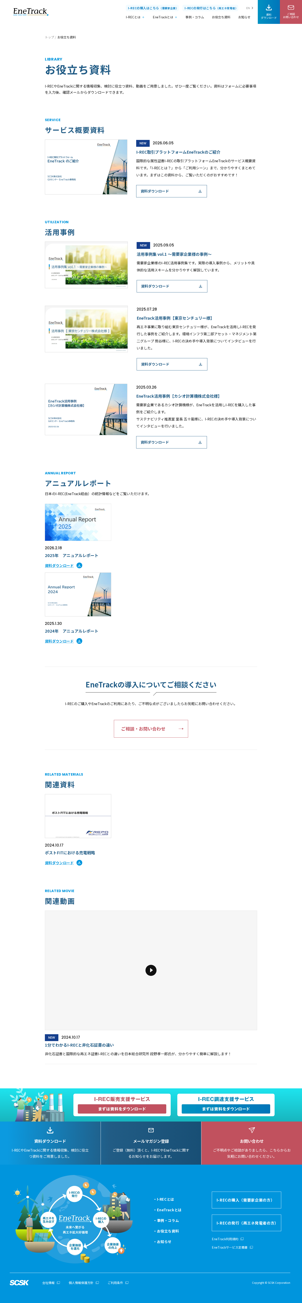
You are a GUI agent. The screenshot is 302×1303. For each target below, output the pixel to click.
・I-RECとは (163, 1199)
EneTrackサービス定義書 (230, 1247)
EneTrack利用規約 (225, 1239)
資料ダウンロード (155, 191)
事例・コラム (194, 17)
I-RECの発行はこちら (211, 8)
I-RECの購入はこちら (153, 8)
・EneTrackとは (167, 1209)
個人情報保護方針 (81, 1282)
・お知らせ (162, 1241)
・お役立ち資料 (166, 1231)
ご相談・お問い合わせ (143, 728)
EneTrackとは (163, 17)
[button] (151, 987)
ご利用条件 (115, 1282)
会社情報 (48, 1282)
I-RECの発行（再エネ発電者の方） (247, 1223)
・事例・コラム (166, 1220)
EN (248, 8)
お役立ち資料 (221, 17)
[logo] (30, 12)
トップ (49, 37)
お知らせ (244, 17)
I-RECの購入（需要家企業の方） (245, 1200)
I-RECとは (133, 17)
